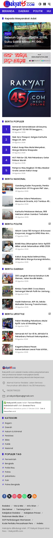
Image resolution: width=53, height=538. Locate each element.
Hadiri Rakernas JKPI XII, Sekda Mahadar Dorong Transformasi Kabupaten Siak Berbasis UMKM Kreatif (30, 303)
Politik (7, 444)
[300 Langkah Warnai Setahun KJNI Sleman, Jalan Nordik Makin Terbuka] (7, 278)
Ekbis (7, 440)
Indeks (40, 523)
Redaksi (6, 505)
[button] (40, 4)
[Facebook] (4, 496)
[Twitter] (9, 496)
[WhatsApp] (24, 496)
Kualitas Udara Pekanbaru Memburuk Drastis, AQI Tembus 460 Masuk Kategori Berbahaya (33, 200)
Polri (7, 480)
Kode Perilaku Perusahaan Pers (17, 523)
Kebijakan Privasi (32, 513)
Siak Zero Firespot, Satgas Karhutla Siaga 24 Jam (29, 138)
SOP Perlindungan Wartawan (16, 520)
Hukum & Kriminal (13, 431)
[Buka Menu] (44, 4)
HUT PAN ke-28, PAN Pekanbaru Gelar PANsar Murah (30, 159)
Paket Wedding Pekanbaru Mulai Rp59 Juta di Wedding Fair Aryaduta (31, 322)
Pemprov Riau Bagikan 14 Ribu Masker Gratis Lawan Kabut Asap (30, 169)
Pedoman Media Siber (13, 516)
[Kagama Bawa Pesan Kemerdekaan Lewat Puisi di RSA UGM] (7, 349)
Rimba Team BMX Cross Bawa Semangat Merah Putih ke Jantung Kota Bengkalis (32, 290)
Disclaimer (7, 509)
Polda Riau (10, 467)
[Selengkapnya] (49, 178)
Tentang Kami (23, 509)
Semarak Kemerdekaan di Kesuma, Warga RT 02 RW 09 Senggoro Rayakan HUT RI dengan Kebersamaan (31, 128)
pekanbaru (10, 476)
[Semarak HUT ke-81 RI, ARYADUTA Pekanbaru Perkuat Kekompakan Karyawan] (7, 336)
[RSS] (34, 496)
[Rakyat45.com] (19, 4)
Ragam (8, 34)
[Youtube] (19, 496)
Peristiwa (9, 435)
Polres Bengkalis (12, 484)
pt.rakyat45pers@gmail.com (20, 396)
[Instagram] (14, 496)
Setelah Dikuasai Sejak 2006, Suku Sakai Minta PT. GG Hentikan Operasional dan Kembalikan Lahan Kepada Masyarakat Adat (26, 40)
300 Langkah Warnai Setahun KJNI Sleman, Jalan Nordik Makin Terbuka (32, 277)
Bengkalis (9, 463)
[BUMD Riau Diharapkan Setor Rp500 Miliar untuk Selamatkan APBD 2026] (7, 246)
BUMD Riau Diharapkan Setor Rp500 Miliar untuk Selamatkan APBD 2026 (32, 245)
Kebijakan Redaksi (11, 513)
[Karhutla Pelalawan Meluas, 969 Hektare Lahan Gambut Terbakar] (7, 214)
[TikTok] (29, 496)
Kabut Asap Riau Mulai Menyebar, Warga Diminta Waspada (28, 148)
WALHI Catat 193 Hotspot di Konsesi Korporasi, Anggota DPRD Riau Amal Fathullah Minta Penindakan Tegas (33, 232)
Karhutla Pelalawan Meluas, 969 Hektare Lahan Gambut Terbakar (31, 213)
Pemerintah (10, 459)
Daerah (8, 427)
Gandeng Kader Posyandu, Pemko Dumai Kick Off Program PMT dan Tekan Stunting (32, 187)
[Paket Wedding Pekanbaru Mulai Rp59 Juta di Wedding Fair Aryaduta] (7, 323)
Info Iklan (31, 505)
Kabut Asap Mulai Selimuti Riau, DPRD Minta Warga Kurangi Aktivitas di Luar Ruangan (33, 258)
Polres (8, 472)
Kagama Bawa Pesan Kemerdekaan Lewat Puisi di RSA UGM (31, 348)
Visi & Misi (18, 505)
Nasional (9, 448)
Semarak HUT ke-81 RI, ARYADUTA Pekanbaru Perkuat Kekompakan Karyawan (31, 335)
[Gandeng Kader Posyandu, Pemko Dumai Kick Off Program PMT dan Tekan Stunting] (7, 188)
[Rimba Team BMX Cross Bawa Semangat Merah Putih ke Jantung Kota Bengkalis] (7, 291)
